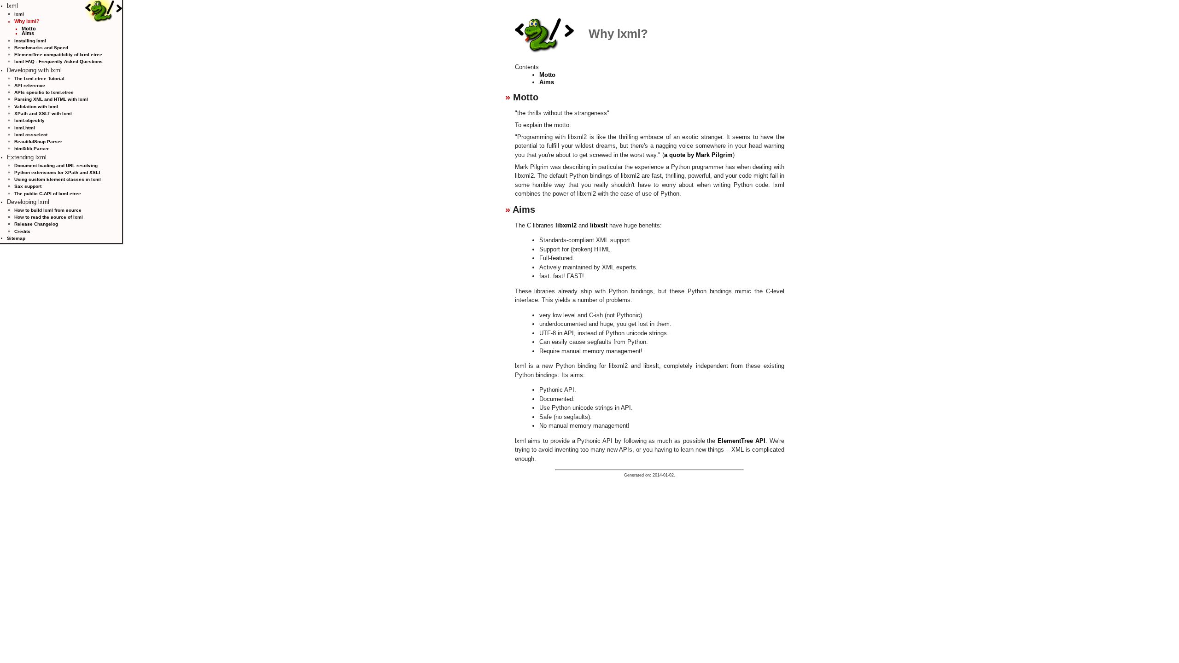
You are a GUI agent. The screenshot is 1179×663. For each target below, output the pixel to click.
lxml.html (24, 127)
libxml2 (566, 225)
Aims (28, 33)
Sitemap (16, 238)
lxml (19, 14)
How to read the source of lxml (48, 217)
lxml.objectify (29, 120)
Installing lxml (30, 40)
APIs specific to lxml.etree (44, 92)
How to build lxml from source (48, 210)
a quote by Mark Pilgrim (698, 154)
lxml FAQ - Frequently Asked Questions (58, 61)
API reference (29, 85)
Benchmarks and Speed (41, 47)
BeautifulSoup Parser (38, 141)
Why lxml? (27, 21)
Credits (22, 231)
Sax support (27, 186)
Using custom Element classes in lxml (57, 179)
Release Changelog (36, 224)
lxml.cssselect (30, 134)
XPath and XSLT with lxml (43, 113)
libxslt (598, 225)
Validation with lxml (36, 106)
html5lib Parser (31, 148)
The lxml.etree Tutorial (39, 78)
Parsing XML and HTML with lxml (51, 99)
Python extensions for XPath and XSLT (57, 172)
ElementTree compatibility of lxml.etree (58, 54)
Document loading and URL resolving (56, 165)
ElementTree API (741, 440)
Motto (29, 28)
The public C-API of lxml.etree (47, 193)
